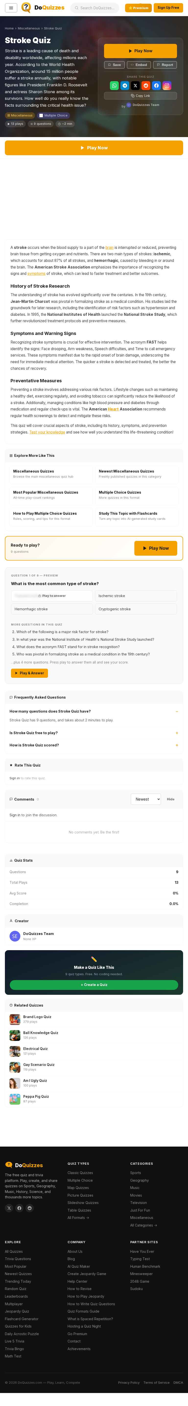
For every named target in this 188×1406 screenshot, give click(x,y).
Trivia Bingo (14, 1349)
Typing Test (140, 1259)
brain (110, 247)
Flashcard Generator (21, 1319)
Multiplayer (14, 1304)
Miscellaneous (29, 28)
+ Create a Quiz (94, 985)
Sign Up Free (168, 8)
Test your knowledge (47, 432)
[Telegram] (124, 85)
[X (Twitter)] (135, 85)
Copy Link (143, 96)
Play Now (143, 50)
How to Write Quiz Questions (91, 1304)
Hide (171, 799)
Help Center (77, 1281)
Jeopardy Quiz (17, 1311)
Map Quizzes (78, 1188)
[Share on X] (9, 1208)
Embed (141, 65)
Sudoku (136, 1289)
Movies (136, 1195)
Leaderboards (16, 1296)
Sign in (15, 778)
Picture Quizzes (80, 1195)
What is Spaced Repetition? (90, 1319)
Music (135, 1188)
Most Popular (15, 1266)
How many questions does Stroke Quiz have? (50, 711)
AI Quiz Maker (79, 1266)
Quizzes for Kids (18, 1326)
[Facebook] (156, 85)
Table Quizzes (79, 1210)
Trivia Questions (18, 1259)
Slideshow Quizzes (83, 1203)
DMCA (178, 1382)
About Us (75, 1251)
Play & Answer (32, 673)
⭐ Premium (138, 8)
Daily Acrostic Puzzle (22, 1334)
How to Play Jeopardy (86, 1296)
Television (138, 1203)
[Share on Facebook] (19, 1208)
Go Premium (77, 1334)
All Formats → (78, 1217)
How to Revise (80, 1289)
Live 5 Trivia (14, 1341)
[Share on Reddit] (29, 1208)
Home (9, 28)
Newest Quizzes (18, 1274)
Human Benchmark (145, 1266)
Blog (71, 1259)
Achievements (79, 1349)
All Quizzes (14, 1251)
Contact (74, 1341)
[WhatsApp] (114, 85)
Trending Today (18, 1281)
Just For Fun (140, 1210)
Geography (139, 1180)
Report (167, 65)
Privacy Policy (129, 1382)
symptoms (36, 273)
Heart (113, 409)
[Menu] (11, 8)
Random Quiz (15, 1289)
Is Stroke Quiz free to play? (34, 733)
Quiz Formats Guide (83, 1311)
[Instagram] (167, 85)
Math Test (13, 1356)
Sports (135, 1173)
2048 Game (139, 1281)
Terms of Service (156, 1382)
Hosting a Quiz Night (84, 1326)
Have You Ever (142, 1251)
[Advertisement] (94, 195)
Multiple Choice (56, 115)
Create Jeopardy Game (87, 1274)
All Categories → (143, 1225)
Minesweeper (141, 1274)
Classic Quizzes (80, 1173)
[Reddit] (145, 85)
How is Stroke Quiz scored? (34, 745)
